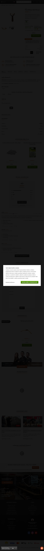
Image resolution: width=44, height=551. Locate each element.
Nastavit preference (10, 282)
